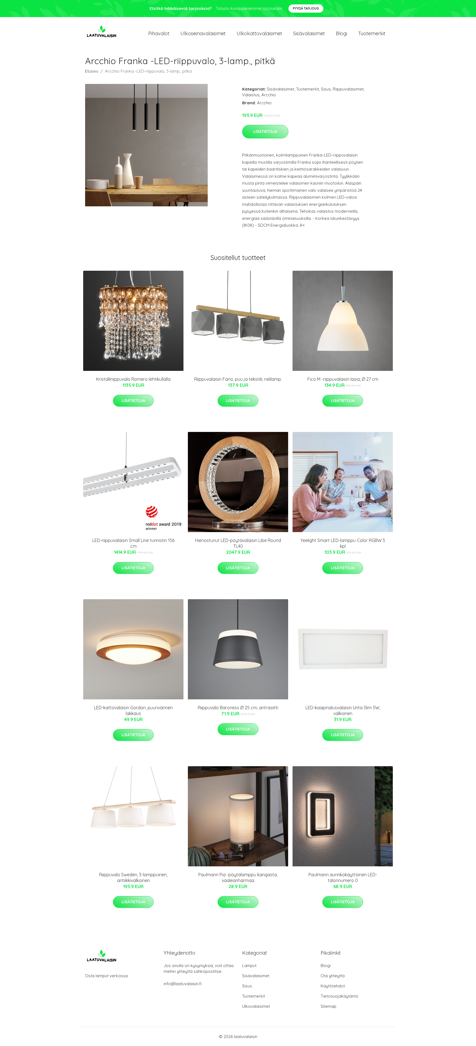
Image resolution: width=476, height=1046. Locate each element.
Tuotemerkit (371, 33)
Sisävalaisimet (309, 33)
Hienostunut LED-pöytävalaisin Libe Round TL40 (238, 543)
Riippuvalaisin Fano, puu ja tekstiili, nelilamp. (238, 379)
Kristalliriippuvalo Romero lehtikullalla (133, 379)
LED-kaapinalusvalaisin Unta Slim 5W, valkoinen (342, 710)
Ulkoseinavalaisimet (203, 33)
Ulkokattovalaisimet (259, 33)
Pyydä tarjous (306, 8)
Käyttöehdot (333, 986)
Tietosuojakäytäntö (339, 996)
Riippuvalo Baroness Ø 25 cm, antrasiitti (238, 707)
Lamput (249, 965)
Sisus (326, 89)
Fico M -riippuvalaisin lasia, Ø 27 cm (342, 379)
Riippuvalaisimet (348, 89)
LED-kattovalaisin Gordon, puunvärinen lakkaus (133, 710)
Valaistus (250, 94)
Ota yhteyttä (333, 975)
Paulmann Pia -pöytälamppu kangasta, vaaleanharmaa (238, 877)
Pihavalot (158, 33)
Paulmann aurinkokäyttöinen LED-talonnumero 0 (343, 877)
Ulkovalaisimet (256, 1006)
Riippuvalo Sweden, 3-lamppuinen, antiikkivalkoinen (133, 877)
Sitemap (328, 1006)
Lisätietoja (265, 131)
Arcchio (268, 94)
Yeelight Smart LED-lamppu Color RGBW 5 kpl (343, 543)
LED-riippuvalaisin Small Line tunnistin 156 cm (133, 543)
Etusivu (91, 71)
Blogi (341, 33)
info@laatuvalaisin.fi (183, 983)
